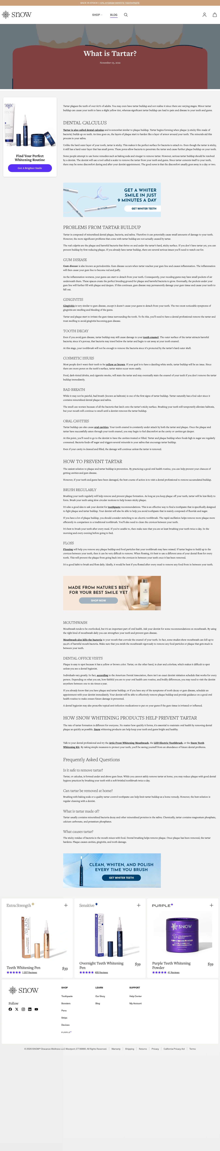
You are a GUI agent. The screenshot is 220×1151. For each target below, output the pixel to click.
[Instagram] (23, 1009)
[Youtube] (36, 1009)
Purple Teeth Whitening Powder (171, 965)
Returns (143, 1048)
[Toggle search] (125, 14)
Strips (64, 1017)
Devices (65, 1024)
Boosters (66, 1003)
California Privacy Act (174, 1048)
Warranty (116, 1048)
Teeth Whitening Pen (23, 967)
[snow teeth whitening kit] (140, 200)
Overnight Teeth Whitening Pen (101, 965)
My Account (135, 1003)
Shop (96, 14)
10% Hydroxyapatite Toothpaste (120, 2)
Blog (114, 14)
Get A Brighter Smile (30, 168)
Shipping (129, 1048)
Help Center (135, 996)
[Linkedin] (29, 1009)
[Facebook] (10, 1009)
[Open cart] (214, 15)
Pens (64, 1010)
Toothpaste (67, 996)
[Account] (204, 15)
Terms (192, 1048)
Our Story (100, 996)
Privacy (155, 1048)
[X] (16, 1009)
